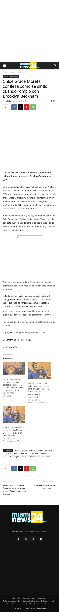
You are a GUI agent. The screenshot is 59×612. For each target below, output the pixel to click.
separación (46, 457)
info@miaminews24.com (36, 531)
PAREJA (43, 453)
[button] (4, 65)
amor (17, 450)
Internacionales (29, 598)
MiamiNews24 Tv (36, 604)
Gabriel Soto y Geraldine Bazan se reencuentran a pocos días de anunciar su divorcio (14, 489)
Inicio (5, 72)
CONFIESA (7, 453)
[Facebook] (14, 107)
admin (8, 101)
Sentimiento (34, 457)
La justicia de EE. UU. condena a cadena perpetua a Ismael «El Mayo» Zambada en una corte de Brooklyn (14, 384)
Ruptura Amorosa (20, 457)
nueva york (34, 453)
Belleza (44, 601)
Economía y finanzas (31, 601)
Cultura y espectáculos (18, 72)
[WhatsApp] (33, 107)
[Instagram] (26, 539)
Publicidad (23, 604)
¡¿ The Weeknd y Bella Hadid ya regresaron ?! (43, 487)
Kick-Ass (24, 453)
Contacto (48, 604)
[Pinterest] (27, 107)
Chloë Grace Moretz (45, 450)
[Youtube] (40, 539)
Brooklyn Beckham (28, 450)
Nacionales (16, 598)
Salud (52, 601)
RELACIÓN (7, 457)
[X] (20, 107)
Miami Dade (11, 604)
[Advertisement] (29, 31)
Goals (16, 453)
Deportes (41, 598)
